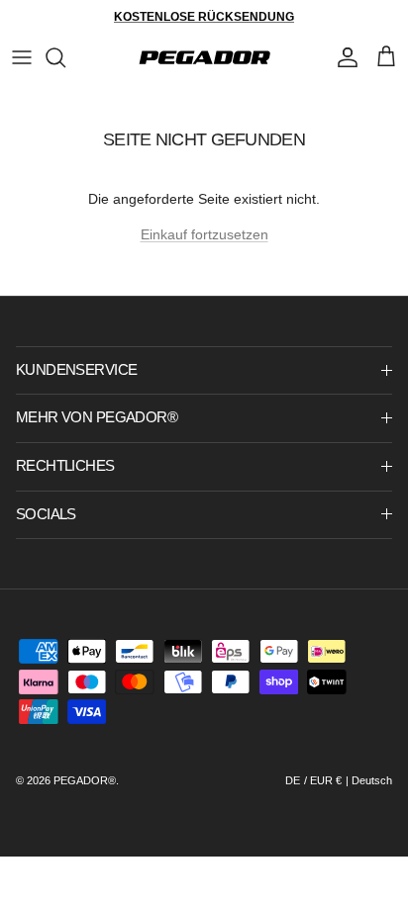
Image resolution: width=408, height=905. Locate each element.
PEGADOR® (84, 780)
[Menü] (22, 57)
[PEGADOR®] (204, 57)
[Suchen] (65, 57)
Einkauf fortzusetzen (204, 234)
